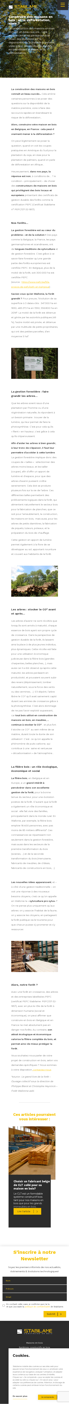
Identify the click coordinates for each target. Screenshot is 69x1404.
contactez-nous (41, 1069)
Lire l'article (23, 1211)
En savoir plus (20, 1396)
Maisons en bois (34, 1343)
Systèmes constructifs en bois (34, 1347)
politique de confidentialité (37, 1307)
